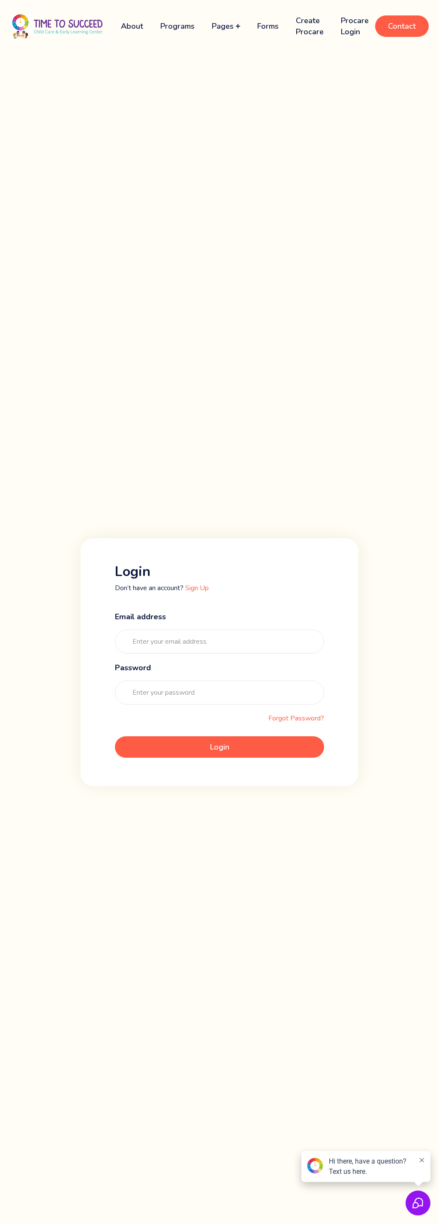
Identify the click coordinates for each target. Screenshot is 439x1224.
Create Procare (310, 26)
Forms (268, 26)
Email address (140, 617)
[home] (57, 26)
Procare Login (355, 26)
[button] (226, 26)
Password (133, 668)
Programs (177, 26)
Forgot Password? (296, 718)
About (132, 26)
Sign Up (197, 588)
